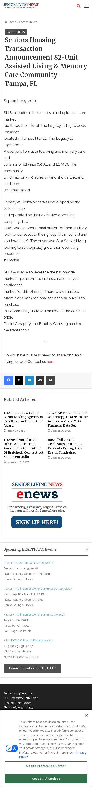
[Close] (87, 715)
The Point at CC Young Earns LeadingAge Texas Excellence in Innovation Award (23, 419)
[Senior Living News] (21, 5)
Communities (28, 22)
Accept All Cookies (46, 778)
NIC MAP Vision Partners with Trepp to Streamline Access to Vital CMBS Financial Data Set (68, 419)
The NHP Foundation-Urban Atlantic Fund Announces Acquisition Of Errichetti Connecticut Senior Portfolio (24, 448)
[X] (19, 380)
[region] (46, 748)
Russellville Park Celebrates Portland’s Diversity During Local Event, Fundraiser (65, 446)
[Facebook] (8, 380)
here (51, 361)
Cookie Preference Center (46, 766)
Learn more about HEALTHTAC (32, 668)
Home (11, 22)
